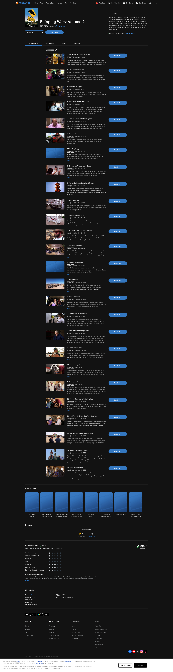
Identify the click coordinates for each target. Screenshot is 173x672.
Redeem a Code (54, 638)
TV (26, 632)
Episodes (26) (33, 43)
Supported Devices (101, 629)
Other (32, 595)
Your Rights (39, 663)
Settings (51, 632)
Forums (97, 635)
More (68, 160)
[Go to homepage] (23, 3)
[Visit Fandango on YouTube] (134, 651)
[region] (86, 665)
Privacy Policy (68, 661)
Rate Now (92, 536)
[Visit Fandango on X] (137, 651)
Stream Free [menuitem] (38, 3)
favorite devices (130, 33)
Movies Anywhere (77, 635)
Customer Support (100, 632)
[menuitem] (128, 3)
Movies (27, 629)
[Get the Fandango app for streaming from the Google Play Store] (43, 614)
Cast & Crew (50, 43)
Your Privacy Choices (125, 665)
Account (51, 629)
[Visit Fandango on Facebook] (130, 651)
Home (27, 626)
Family (74, 629)
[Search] (155, 3)
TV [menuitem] (66, 3)
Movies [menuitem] (59, 3)
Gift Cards (75, 638)
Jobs (96, 648)
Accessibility (99, 644)
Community (81, 536)
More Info (77, 43)
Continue (140, 665)
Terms (40, 661)
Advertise (98, 641)
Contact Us (98, 638)
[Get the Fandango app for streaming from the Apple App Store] (30, 614)
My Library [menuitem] (73, 3)
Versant (18, 661)
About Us (98, 626)
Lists (73, 626)
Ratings (64, 43)
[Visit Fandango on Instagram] (141, 651)
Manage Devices (54, 635)
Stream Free (29, 635)
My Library (52, 626)
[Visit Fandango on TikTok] (145, 651)
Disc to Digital (76, 632)
